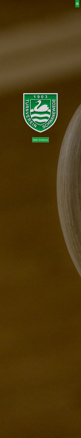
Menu (77, 3)
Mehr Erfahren (40, 140)
